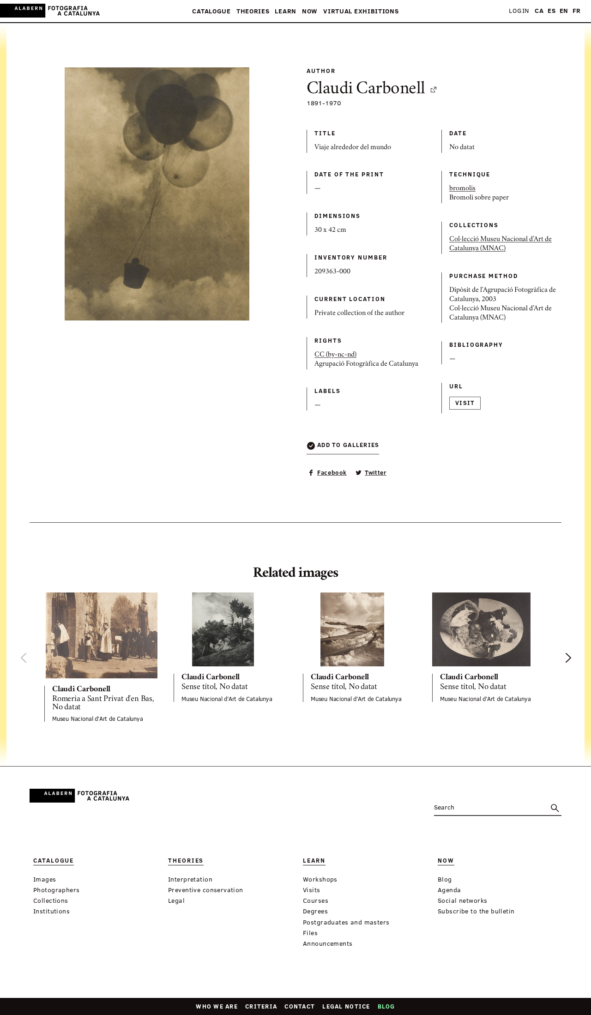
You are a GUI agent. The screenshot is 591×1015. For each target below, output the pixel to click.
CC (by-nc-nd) (335, 355)
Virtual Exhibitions (360, 11)
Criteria (261, 1006)
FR (577, 10)
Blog (386, 1006)
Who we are (217, 1006)
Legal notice (346, 1006)
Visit (465, 403)
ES (551, 10)
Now (310, 11)
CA (539, 10)
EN (564, 10)
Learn (285, 11)
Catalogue (211, 11)
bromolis (462, 189)
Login (519, 10)
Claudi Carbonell (366, 89)
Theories (253, 11)
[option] (101, 657)
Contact (299, 1006)
